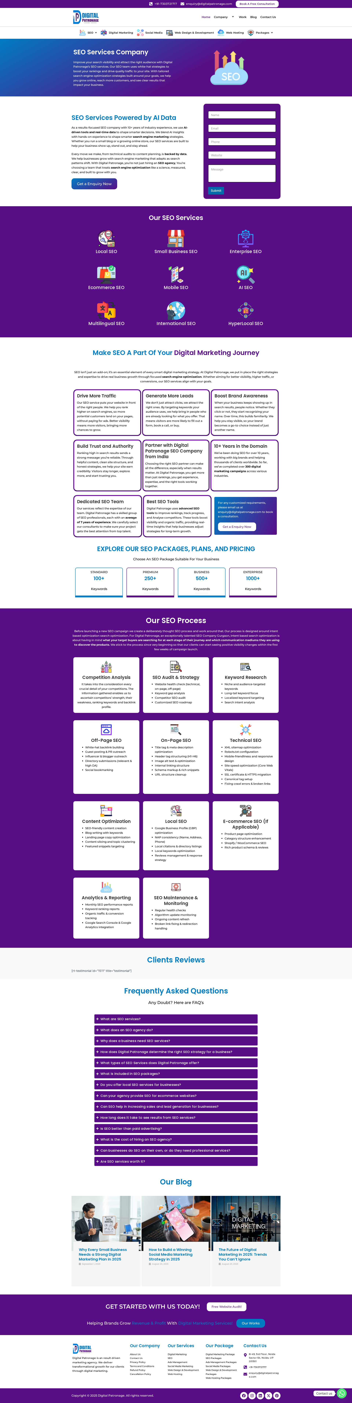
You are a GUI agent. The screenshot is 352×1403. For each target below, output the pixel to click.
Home (206, 17)
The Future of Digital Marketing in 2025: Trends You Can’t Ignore (243, 1254)
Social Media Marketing (180, 1366)
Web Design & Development (183, 1370)
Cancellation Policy (140, 1374)
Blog (253, 17)
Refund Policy (137, 1370)
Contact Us (268, 17)
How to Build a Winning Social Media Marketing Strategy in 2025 (170, 1254)
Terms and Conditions (142, 1366)
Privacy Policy (138, 1362)
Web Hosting (175, 1374)
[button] (88, 33)
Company (221, 17)
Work (243, 17)
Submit (216, 190)
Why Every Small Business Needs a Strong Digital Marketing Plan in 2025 (103, 1254)
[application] (229, 17)
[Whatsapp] (342, 1393)
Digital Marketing (177, 1354)
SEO (170, 1358)
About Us (135, 1354)
